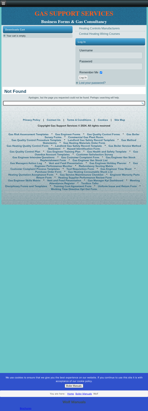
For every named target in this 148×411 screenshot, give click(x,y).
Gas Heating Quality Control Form (27, 145)
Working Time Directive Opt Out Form (74, 189)
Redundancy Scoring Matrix (96, 166)
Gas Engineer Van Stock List (90, 160)
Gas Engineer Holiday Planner (108, 163)
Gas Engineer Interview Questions (33, 157)
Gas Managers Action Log (26, 163)
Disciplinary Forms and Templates (26, 186)
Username (86, 50)
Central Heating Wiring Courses (99, 33)
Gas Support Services (74, 13)
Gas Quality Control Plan (25, 151)
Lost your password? (92, 82)
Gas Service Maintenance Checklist (81, 174)
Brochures (25, 408)
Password (85, 61)
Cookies (103, 119)
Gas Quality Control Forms (103, 134)
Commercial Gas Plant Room (85, 137)
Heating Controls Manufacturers (99, 28)
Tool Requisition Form (80, 168)
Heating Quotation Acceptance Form (30, 174)
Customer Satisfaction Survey (94, 154)
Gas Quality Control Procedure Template (36, 140)
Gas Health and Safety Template (107, 151)
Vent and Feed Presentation (66, 163)
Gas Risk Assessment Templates (28, 134)
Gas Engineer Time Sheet (116, 168)
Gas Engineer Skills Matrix (24, 180)
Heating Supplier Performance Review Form (85, 177)
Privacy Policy (31, 119)
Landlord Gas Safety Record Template (91, 140)
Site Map (119, 119)
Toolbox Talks (90, 183)
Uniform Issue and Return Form (117, 186)
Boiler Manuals (74, 386)
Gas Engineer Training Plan (63, 151)
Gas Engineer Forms (67, 134)
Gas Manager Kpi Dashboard (105, 180)
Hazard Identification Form (83, 148)
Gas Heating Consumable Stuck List (90, 171)
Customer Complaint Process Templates (35, 168)
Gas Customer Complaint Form (80, 157)
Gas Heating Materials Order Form (84, 143)
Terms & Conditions (79, 119)
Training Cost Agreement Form (72, 186)
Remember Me (88, 72)
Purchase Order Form (48, 171)
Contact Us (53, 119)
